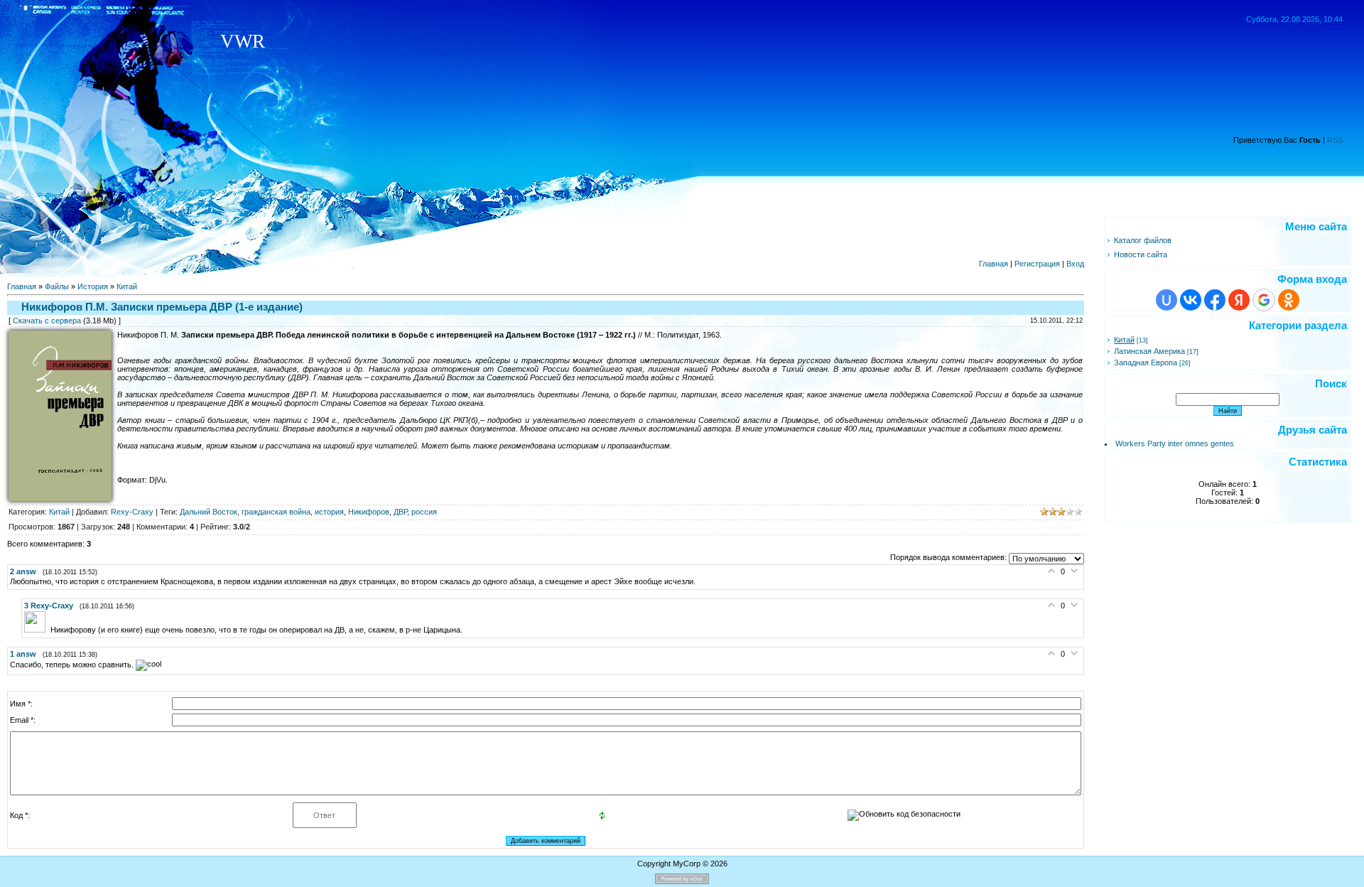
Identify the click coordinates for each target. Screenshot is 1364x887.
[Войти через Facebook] (1214, 300)
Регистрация (1037, 263)
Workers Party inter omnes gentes (1174, 443)
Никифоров (368, 511)
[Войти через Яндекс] (1239, 300)
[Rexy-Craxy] (37, 629)
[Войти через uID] (1166, 300)
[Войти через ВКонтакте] (1190, 300)
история (329, 511)
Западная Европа (1145, 362)
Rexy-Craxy (132, 511)
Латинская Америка (1149, 351)
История (92, 286)
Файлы (57, 286)
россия (424, 511)
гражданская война (276, 511)
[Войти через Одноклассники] (1288, 300)
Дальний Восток (208, 511)
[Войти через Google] (1263, 300)
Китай (127, 286)
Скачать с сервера (47, 320)
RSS (1335, 140)
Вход (1075, 263)
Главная (993, 263)
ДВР (400, 511)
